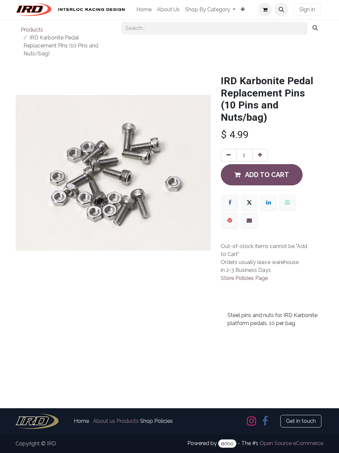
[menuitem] (144, 9)
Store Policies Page (244, 278)
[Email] (249, 220)
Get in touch (301, 421)
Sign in (307, 9)
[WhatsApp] (288, 202)
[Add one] (260, 155)
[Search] (315, 28)
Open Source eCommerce (291, 443)
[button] (281, 10)
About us (104, 421)
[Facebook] (230, 202)
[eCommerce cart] (265, 10)
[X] (249, 202)
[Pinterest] (230, 220)
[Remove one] (228, 155)
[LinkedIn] (268, 202)
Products (32, 30)
